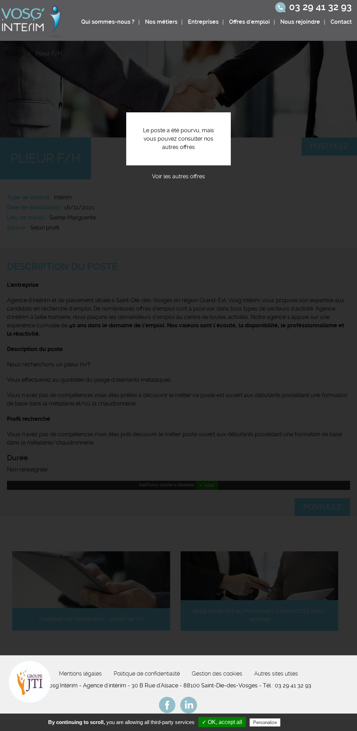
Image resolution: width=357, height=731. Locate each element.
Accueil (14, 53)
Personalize (265, 722)
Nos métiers (161, 21)
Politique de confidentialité (147, 673)
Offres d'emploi (249, 21)
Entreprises (203, 21)
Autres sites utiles (276, 673)
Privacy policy (299, 722)
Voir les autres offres (178, 176)
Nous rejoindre (300, 21)
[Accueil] (33, 20)
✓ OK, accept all (222, 722)
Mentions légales (80, 673)
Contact (341, 21)
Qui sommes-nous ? (108, 21)
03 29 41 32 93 (320, 7)
